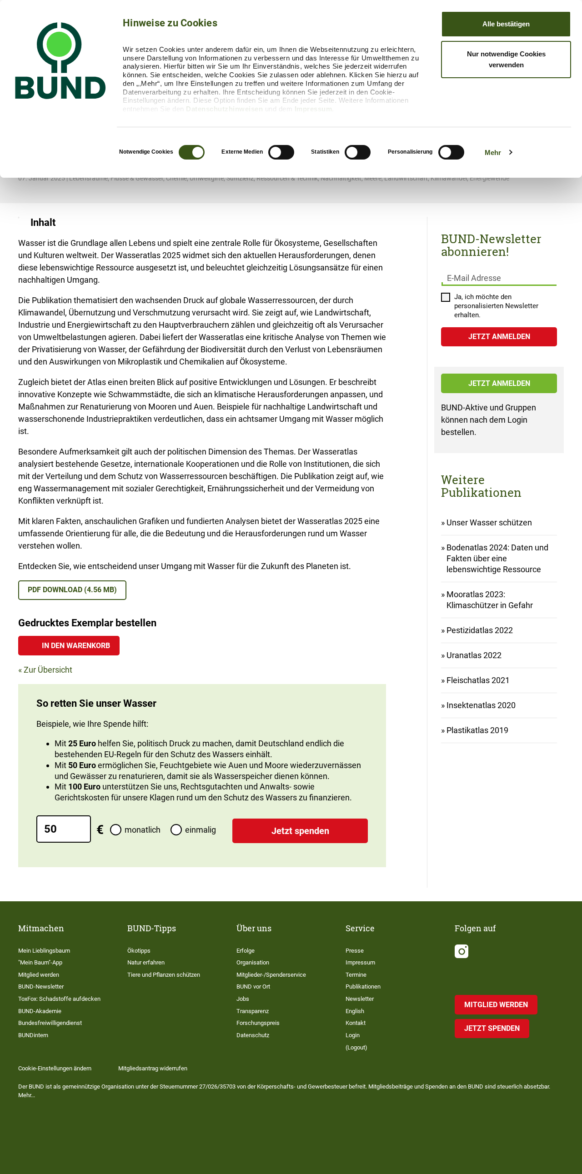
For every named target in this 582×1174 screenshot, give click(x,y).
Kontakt (356, 1022)
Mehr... (26, 1095)
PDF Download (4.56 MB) (72, 589)
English (355, 1011)
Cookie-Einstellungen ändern (54, 1068)
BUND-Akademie (39, 1011)
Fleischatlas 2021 (478, 680)
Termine (356, 974)
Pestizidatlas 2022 (480, 630)
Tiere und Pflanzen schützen (163, 974)
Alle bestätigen (506, 24)
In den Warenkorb (76, 645)
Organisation (252, 962)
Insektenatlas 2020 (481, 705)
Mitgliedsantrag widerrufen (152, 1068)
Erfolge (245, 950)
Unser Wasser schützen (489, 522)
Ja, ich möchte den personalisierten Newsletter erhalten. (496, 306)
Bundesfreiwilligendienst (50, 1022)
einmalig (200, 829)
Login (353, 1035)
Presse (355, 950)
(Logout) (356, 1047)
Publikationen (363, 986)
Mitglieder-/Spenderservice (271, 974)
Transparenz (252, 1011)
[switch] (281, 152)
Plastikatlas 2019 (477, 730)
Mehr (493, 152)
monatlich (143, 829)
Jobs (242, 998)
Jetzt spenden (300, 830)
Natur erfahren (146, 962)
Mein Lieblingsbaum (44, 950)
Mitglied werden (38, 974)
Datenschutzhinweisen (224, 109)
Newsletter (360, 998)
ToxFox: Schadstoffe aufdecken (59, 998)
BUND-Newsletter (41, 986)
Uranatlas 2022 (474, 655)
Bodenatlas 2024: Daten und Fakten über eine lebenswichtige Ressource (497, 558)
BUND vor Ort (253, 986)
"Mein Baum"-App (40, 962)
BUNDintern (33, 1035)
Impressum (313, 109)
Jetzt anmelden (499, 383)
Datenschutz (252, 1035)
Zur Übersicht (48, 669)
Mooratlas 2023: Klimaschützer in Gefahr (490, 599)
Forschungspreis (258, 1022)
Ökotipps (139, 950)
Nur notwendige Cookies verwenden (506, 59)
